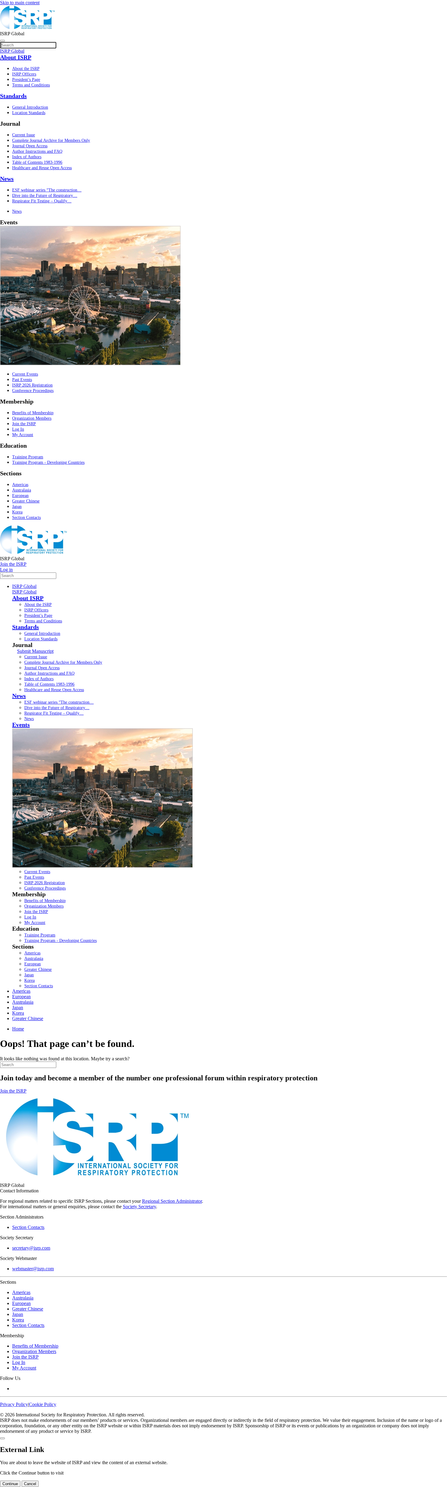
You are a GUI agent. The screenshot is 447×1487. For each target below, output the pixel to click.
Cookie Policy (42, 1404)
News (7, 178)
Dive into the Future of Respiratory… (44, 195)
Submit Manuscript (35, 651)
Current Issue (23, 135)
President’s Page (26, 79)
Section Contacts (26, 517)
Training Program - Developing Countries (48, 462)
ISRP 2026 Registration (32, 385)
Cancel (30, 1484)
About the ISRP (26, 68)
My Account (22, 434)
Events (21, 724)
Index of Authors (26, 157)
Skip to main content (20, 2)
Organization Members (31, 418)
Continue (10, 1484)
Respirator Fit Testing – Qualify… (41, 201)
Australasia (21, 490)
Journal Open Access (29, 146)
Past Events (22, 379)
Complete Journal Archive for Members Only (51, 140)
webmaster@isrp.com (33, 1268)
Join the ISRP (24, 424)
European (20, 495)
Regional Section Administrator (172, 1201)
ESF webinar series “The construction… (46, 190)
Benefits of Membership (33, 413)
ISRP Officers (24, 74)
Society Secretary (139, 1206)
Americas (20, 484)
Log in (6, 569)
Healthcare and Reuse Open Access (42, 168)
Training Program (27, 457)
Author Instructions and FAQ (37, 151)
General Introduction (30, 107)
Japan (17, 506)
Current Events (25, 374)
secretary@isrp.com (31, 1248)
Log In (18, 429)
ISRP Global (24, 586)
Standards (13, 96)
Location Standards (28, 112)
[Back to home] (27, 28)
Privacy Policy (14, 1404)
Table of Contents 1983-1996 (37, 162)
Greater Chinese (26, 501)
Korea (17, 512)
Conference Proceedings (33, 390)
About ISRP (15, 57)
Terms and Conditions (31, 85)
